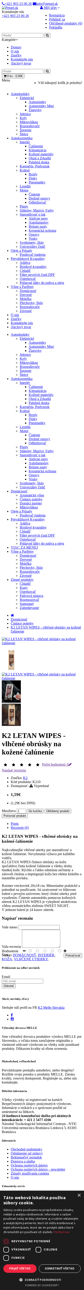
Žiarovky (35, 110)
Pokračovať (72, 955)
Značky (16, 55)
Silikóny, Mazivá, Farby (37, 210)
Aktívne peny (38, 218)
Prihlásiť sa (57, 19)
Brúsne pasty (38, 226)
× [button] (79, 1195)
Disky (33, 178)
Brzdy (33, 174)
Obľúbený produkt (57, 811)
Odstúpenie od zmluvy (27, 1153)
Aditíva (25, 263)
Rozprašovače (30, 126)
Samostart (27, 604)
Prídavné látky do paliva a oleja (42, 283)
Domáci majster (31, 503)
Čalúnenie (36, 146)
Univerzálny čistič (32, 246)
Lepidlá (25, 186)
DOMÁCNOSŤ (24, 955)
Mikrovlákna (29, 122)
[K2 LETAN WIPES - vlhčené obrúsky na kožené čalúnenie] (42, 643)
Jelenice (25, 114)
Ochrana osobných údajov (29, 1165)
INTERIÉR (46, 955)
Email (6, 977)
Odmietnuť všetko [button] (59, 1268)
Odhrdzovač (37, 202)
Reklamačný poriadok (26, 1157)
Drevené (26, 295)
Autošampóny (39, 222)
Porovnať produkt (15, 815)
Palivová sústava (31, 596)
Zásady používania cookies (30, 1173)
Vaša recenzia (11, 946)
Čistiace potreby (31, 499)
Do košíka (35, 811)
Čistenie (34, 194)
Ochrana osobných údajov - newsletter (38, 1169)
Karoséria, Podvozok (35, 166)
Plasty (24, 206)
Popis (15, 823)
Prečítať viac (62, 1232)
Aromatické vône (32, 495)
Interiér (25, 142)
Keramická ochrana (42, 230)
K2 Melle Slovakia (51, 1007)
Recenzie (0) (20, 827)
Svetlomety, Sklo (32, 242)
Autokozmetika (21, 138)
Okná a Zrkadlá (40, 158)
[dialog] (42, 1240)
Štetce (24, 134)
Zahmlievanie (29, 608)
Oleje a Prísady (21, 250)
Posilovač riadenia (32, 254)
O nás (15, 51)
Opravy (34, 234)
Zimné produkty (22, 579)
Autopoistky (37, 102)
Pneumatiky (37, 182)
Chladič (25, 271)
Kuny (24, 588)
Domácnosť (28, 291)
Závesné (26, 311)
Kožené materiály (41, 154)
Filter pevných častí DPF (37, 275)
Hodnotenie (10, 951)
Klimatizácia (37, 150)
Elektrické (27, 98)
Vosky (33, 238)
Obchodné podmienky (26, 1149)
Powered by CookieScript (42, 1285)
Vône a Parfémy (22, 287)
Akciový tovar (21, 63)
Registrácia (57, 15)
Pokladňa (55, 27)
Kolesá (25, 170)
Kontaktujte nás (22, 59)
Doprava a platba (23, 1161)
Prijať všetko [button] (19, 1268)
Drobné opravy (39, 198)
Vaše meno (9, 927)
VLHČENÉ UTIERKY (31, 959)
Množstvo (9, 811)
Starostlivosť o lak (32, 214)
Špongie (25, 130)
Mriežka (25, 299)
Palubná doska (39, 162)
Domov (16, 47)
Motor (24, 190)
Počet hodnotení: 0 (55, 764)
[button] (42, 1279)
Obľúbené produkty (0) (65, 23)
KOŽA (7, 959)
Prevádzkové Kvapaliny (28, 259)
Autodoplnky (20, 94)
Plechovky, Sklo (31, 303)
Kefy (23, 118)
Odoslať (9, 986)
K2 (25, 778)
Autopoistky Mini (41, 106)
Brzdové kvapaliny (33, 267)
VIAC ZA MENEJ (24, 547)
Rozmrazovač (29, 600)
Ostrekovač (28, 279)
